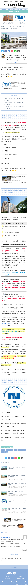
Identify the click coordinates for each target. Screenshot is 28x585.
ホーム (7, 576)
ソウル (3, 450)
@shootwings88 (13, 62)
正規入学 (24, 450)
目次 (12, 96)
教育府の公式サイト (7, 323)
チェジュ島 (7, 578)
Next (27, 19)
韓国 (12, 447)
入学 (16, 450)
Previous (1, 19)
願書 (7, 452)
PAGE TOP (14, 567)
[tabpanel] (8, 19)
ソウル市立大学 (5, 447)
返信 (25, 550)
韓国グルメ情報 (20, 578)
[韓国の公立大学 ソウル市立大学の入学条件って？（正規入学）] (9, 51)
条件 (20, 450)
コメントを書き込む (14, 554)
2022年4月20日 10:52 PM (5, 537)
